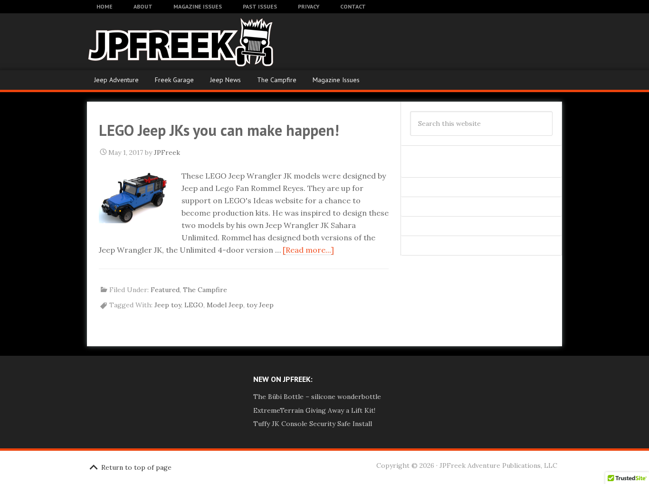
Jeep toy (167, 305)
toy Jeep (260, 305)
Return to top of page (136, 467)
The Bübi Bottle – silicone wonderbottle (317, 396)
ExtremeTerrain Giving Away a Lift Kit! (314, 410)
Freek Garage (174, 80)
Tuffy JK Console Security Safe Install (312, 423)
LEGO (193, 305)
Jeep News (225, 80)
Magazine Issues (336, 80)
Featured (165, 289)
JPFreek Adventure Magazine (163, 41)
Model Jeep (225, 305)
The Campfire (276, 80)
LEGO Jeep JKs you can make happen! (219, 130)
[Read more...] (308, 250)
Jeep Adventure (116, 80)
